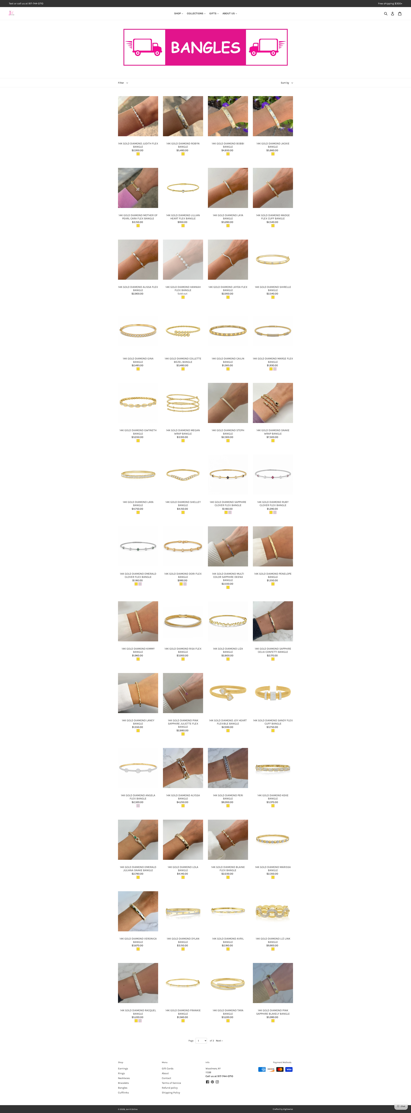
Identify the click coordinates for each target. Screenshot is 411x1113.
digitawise (288, 1109)
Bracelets (123, 1082)
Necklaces (124, 1078)
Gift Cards (167, 1068)
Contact (166, 1078)
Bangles (122, 1087)
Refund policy (170, 1087)
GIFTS (213, 13)
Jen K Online (132, 1109)
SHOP (177, 13)
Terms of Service (171, 1082)
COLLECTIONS (195, 13)
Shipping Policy (171, 1092)
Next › (219, 1040)
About (165, 1073)
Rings (121, 1073)
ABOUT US (229, 13)
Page (191, 1040)
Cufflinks (123, 1092)
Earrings (123, 1068)
